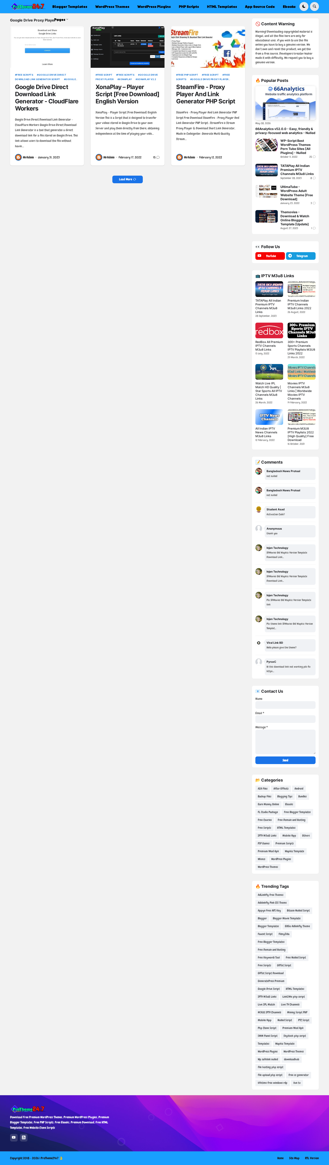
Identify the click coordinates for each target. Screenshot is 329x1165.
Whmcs (261, 859)
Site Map (294, 1158)
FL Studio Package (268, 812)
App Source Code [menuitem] (260, 6)
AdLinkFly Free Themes (270, 895)
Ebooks (289, 804)
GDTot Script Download (271, 973)
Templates (263, 1044)
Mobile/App (289, 835)
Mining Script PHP (297, 1012)
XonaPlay (125, 79)
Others (306, 835)
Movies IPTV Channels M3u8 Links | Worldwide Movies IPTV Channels (300, 390)
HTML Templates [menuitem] (222, 6)
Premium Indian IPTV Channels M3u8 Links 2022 (299, 304)
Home (280, 1158)
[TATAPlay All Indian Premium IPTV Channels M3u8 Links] (266, 170)
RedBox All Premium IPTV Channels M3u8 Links (269, 345)
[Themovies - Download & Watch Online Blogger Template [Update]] (266, 216)
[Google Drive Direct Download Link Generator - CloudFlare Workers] (47, 47)
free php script (188, 74)
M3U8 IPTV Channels (269, 1012)
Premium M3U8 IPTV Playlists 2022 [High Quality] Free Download (301, 434)
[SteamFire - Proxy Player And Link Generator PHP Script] (208, 47)
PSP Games (263, 843)
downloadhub (291, 1059)
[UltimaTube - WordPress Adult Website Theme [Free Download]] (266, 191)
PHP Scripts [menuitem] (189, 6)
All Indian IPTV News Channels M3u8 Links (266, 432)
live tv (297, 1083)
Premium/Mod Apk (268, 851)
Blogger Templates (268, 926)
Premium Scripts (285, 843)
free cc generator (298, 1075)
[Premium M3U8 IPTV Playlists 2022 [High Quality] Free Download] (301, 417)
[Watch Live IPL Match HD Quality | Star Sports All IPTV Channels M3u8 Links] (269, 372)
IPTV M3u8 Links (267, 835)
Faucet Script (265, 934)
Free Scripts (24, 74)
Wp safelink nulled (268, 1059)
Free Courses (265, 820)
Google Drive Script (269, 989)
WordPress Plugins (281, 859)
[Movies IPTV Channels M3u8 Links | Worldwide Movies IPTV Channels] (301, 372)
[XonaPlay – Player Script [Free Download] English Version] (127, 47)
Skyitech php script (295, 1036)
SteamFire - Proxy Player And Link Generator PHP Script (205, 94)
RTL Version (312, 1158)
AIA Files (262, 788)
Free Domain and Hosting (292, 820)
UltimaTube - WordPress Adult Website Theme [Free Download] (296, 193)
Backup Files (264, 796)
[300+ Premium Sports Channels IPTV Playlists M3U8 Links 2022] (301, 330)
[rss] (24, 1138)
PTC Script (303, 1020)
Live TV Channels (290, 1004)
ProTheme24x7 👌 (52, 1158)
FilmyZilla (284, 934)
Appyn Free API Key (269, 910)
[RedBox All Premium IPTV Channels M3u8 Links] (269, 330)
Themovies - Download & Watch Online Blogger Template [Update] (294, 218)
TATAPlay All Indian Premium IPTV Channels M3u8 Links (297, 170)
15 (154, 157)
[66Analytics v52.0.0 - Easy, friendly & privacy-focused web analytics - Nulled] (285, 103)
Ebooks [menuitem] (289, 6)
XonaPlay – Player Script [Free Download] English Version (128, 94)
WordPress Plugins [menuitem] (154, 6)
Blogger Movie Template (287, 918)
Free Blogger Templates (297, 812)
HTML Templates (286, 828)
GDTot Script (284, 965)
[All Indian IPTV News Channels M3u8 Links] (269, 417)
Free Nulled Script (296, 957)
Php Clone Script (267, 1028)
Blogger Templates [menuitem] (69, 6)
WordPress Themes (268, 867)
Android (299, 788)
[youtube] (14, 1138)
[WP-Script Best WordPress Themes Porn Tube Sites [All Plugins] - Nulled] (266, 145)
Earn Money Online (268, 804)
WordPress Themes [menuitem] (112, 6)
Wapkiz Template (294, 851)
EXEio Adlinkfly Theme (297, 926)
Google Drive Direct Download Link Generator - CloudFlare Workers (47, 97)
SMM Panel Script (268, 1036)
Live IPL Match (266, 1004)
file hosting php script (270, 1067)
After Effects (280, 788)
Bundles (302, 796)
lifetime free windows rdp (272, 1083)
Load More (125, 179)
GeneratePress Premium (271, 981)
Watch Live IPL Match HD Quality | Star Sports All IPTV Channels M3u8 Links (268, 390)
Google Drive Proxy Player (210, 79)
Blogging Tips (284, 796)
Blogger (262, 918)
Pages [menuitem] (59, 19)
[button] (303, 6)
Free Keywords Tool (269, 957)
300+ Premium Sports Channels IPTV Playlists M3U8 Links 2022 (301, 347)
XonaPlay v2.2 (146, 79)
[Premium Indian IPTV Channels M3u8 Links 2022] (301, 289)
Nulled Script (285, 1020)
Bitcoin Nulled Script (298, 910)
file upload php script (270, 1075)
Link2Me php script (293, 997)
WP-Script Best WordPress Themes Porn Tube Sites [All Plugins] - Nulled (295, 147)
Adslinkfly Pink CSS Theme (272, 903)
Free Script (104, 74)
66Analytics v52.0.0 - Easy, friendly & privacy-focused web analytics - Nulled (285, 131)
